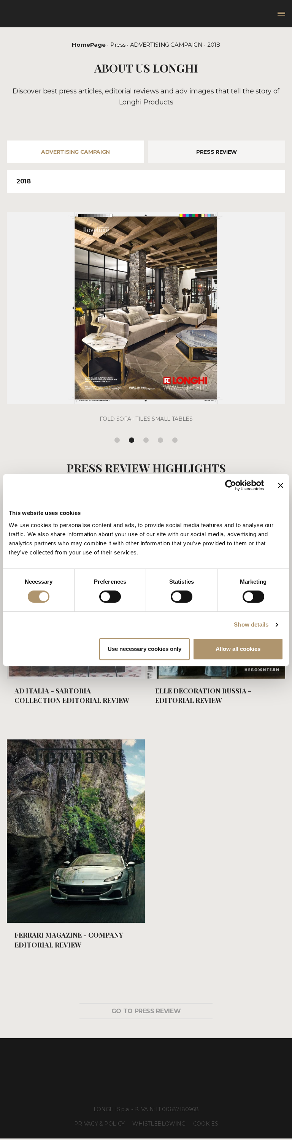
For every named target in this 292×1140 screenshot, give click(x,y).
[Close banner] (280, 485)
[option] (146, 323)
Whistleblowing (159, 1123)
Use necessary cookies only (144, 649)
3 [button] (146, 440)
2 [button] (131, 440)
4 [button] (160, 440)
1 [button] (117, 440)
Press (117, 44)
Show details (251, 624)
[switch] (110, 597)
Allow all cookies (238, 649)
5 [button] (175, 440)
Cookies (205, 1123)
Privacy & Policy (99, 1123)
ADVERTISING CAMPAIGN (166, 44)
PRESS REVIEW (216, 151)
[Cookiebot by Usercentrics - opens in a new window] (230, 485)
